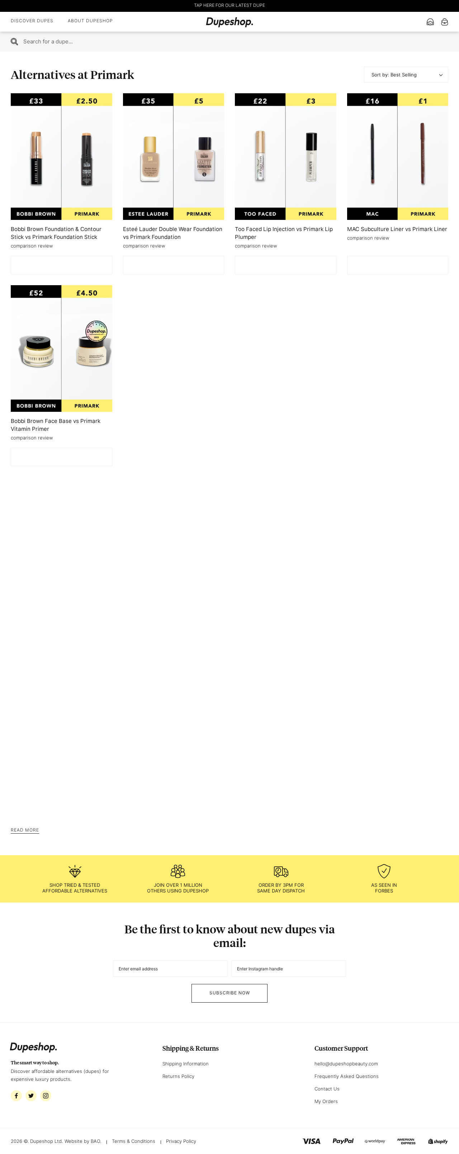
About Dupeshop (90, 20)
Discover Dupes (32, 20)
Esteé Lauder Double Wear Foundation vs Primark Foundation (172, 233)
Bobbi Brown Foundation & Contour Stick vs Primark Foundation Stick (56, 233)
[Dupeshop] (229, 22)
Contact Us (327, 1089)
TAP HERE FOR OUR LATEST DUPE (229, 5)
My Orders (326, 1101)
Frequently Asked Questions (346, 1076)
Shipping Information (185, 1063)
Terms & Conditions (133, 1141)
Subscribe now (229, 992)
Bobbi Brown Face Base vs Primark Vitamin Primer (55, 425)
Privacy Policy (181, 1141)
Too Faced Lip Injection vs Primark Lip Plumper (284, 233)
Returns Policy (178, 1076)
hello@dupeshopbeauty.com (346, 1063)
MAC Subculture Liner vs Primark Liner (397, 229)
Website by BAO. (83, 1141)
